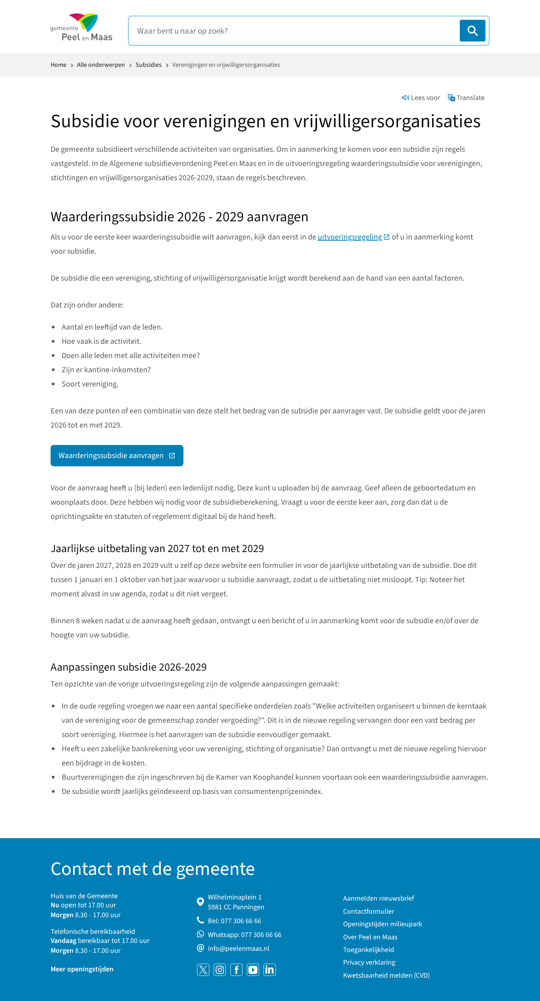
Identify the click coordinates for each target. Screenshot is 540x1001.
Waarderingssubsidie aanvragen (121, 457)
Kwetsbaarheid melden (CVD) (386, 975)
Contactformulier (368, 911)
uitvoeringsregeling (354, 237)
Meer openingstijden (82, 969)
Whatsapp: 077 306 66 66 (244, 935)
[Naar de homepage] (81, 26)
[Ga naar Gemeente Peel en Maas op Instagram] (219, 969)
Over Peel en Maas (370, 937)
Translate (471, 98)
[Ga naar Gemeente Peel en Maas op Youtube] (253, 969)
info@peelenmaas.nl (239, 949)
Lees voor (425, 98)
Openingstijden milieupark (382, 924)
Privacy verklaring (369, 962)
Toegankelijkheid (368, 950)
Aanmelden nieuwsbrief (378, 898)
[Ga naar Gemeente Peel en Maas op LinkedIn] (269, 969)
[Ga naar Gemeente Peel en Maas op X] (203, 969)
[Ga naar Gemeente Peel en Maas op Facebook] (236, 969)
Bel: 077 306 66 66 (234, 921)
